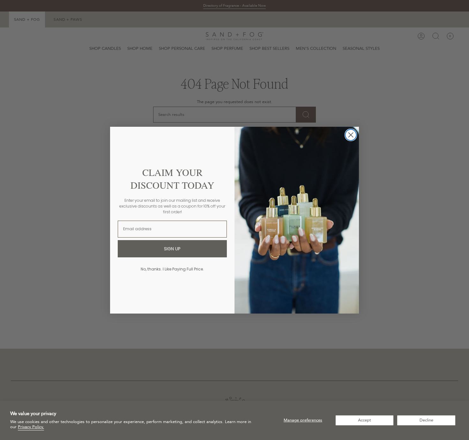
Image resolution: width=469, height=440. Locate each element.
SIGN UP (172, 249)
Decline (426, 420)
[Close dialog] (350, 134)
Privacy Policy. (31, 427)
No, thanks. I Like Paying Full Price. (172, 269)
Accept (364, 420)
